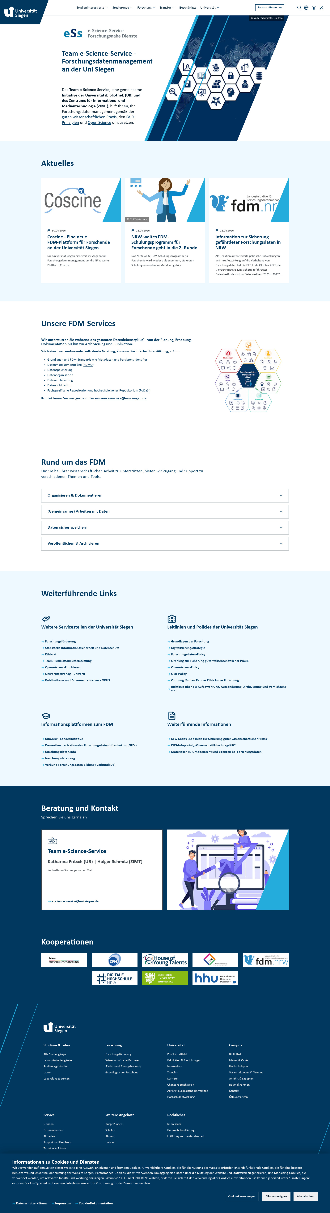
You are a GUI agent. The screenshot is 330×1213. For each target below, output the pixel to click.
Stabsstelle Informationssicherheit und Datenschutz (82, 648)
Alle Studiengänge (55, 1054)
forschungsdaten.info (60, 752)
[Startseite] (59, 1027)
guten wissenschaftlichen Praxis (89, 117)
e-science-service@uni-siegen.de (120, 398)
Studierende (120, 8)
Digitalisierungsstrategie (188, 648)
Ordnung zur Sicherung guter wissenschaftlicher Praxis (209, 661)
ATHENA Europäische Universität (187, 1090)
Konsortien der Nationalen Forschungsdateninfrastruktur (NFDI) (91, 745)
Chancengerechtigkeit (180, 1084)
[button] (314, 7)
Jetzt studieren (267, 7)
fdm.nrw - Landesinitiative (64, 739)
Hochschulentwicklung (181, 1097)
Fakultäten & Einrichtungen (184, 1060)
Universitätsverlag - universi (65, 674)
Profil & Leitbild (177, 1054)
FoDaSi (144, 390)
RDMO (88, 365)
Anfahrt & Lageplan (241, 1078)
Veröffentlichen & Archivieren (73, 543)
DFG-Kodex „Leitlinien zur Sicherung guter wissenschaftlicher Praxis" (219, 739)
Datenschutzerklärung (32, 1203)
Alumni (109, 1136)
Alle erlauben (305, 1196)
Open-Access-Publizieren (63, 667)
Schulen (110, 1130)
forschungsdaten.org (60, 758)
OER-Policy (179, 674)
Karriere (172, 1078)
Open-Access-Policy (185, 667)
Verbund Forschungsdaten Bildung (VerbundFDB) (80, 765)
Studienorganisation (56, 1066)
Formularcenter (53, 1130)
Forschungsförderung (60, 641)
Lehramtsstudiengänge (58, 1060)
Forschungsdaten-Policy (188, 654)
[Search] (299, 8)
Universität (208, 8)
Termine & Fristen (55, 1148)
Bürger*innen (113, 1124)
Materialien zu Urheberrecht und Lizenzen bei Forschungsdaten (216, 752)
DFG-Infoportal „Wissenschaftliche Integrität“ (203, 745)
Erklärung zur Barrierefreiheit (185, 1136)
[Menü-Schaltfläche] (322, 8)
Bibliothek (235, 1054)
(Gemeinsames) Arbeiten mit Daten (79, 511)
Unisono (48, 1124)
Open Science (99, 123)
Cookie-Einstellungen (242, 1196)
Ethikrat (50, 654)
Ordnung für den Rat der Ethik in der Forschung (205, 680)
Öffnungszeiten (238, 1097)
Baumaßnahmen (239, 1084)
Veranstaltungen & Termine (246, 1072)
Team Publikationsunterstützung (68, 661)
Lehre (47, 1072)
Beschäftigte (188, 8)
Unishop (110, 1142)
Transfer (165, 8)
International (175, 1066)
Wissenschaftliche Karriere (122, 1060)
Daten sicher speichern (67, 527)
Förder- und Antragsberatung (123, 1066)
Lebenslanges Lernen (57, 1078)
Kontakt (234, 1090)
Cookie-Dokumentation (96, 1203)
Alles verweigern (276, 1196)
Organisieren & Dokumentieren (75, 495)
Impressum (63, 1203)
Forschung (144, 8)
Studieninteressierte (90, 8)
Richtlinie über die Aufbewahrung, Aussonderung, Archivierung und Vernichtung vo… (228, 688)
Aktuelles (49, 1136)
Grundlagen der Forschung (190, 641)
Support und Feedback (57, 1142)
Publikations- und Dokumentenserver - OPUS (77, 680)
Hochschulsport (238, 1066)
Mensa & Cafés (238, 1060)
